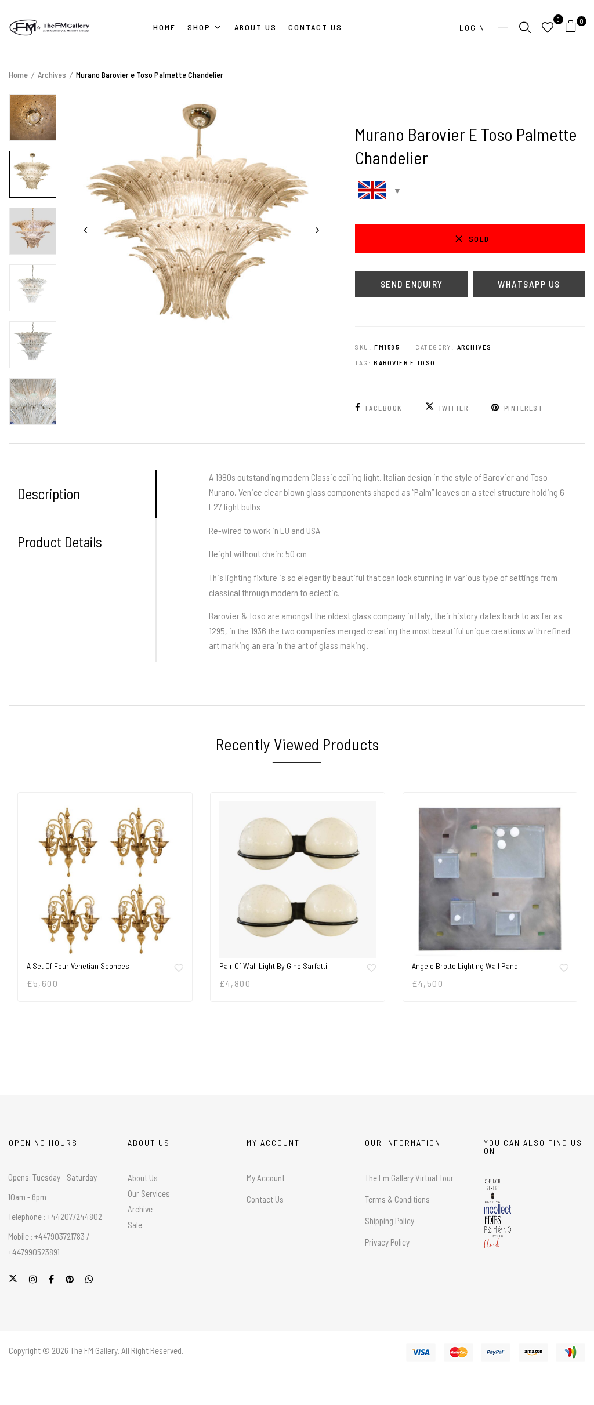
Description (48, 493)
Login (472, 27)
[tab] (86, 494)
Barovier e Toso (405, 362)
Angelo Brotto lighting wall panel (466, 966)
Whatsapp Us (529, 283)
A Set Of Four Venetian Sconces (78, 966)
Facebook (383, 408)
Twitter (453, 408)
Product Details (59, 541)
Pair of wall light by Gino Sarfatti (273, 966)
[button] (575, 28)
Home (18, 74)
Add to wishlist (178, 967)
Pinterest (523, 408)
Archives (52, 74)
